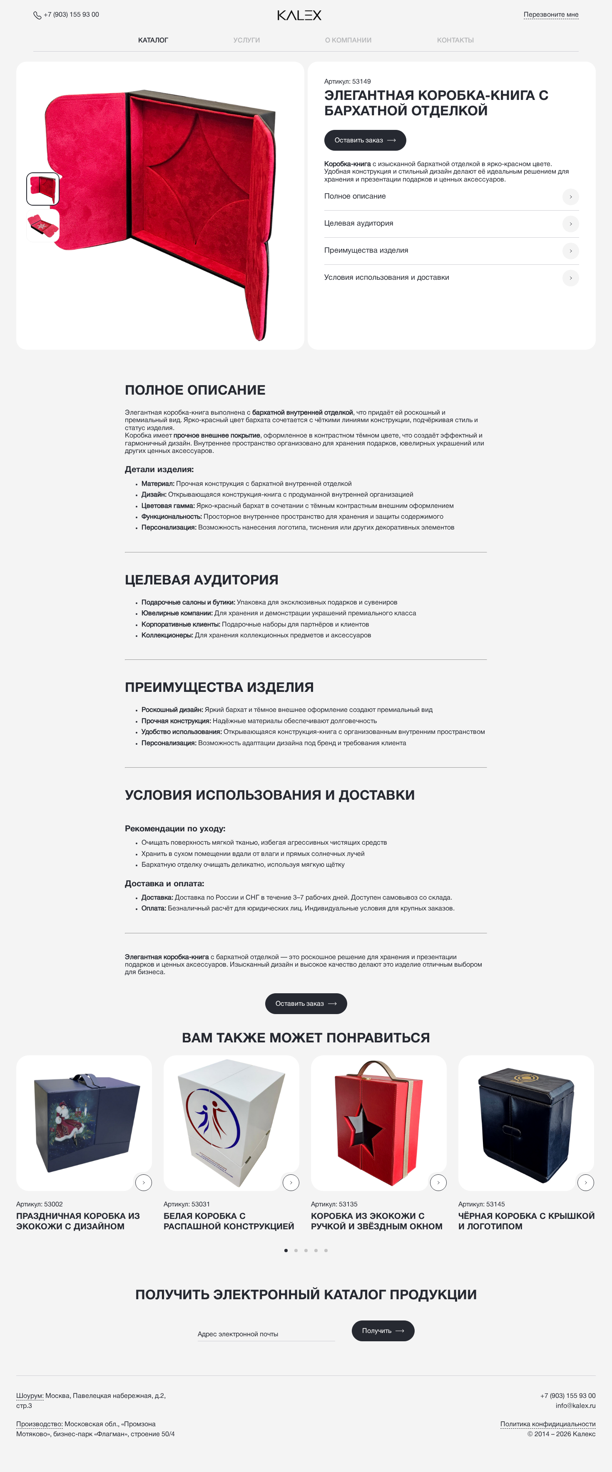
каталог (153, 41)
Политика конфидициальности (548, 1424)
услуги (247, 41)
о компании (348, 41)
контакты (455, 41)
